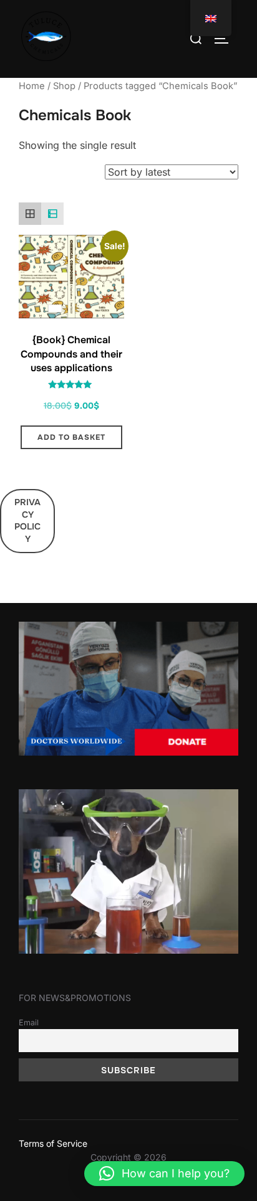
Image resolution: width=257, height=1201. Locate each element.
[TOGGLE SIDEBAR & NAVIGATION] (225, 38)
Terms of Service (53, 1143)
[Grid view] (30, 213)
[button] (164, 1173)
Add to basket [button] (71, 437)
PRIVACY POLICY (27, 520)
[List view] (52, 213)
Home (32, 86)
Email (29, 1022)
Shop (64, 86)
